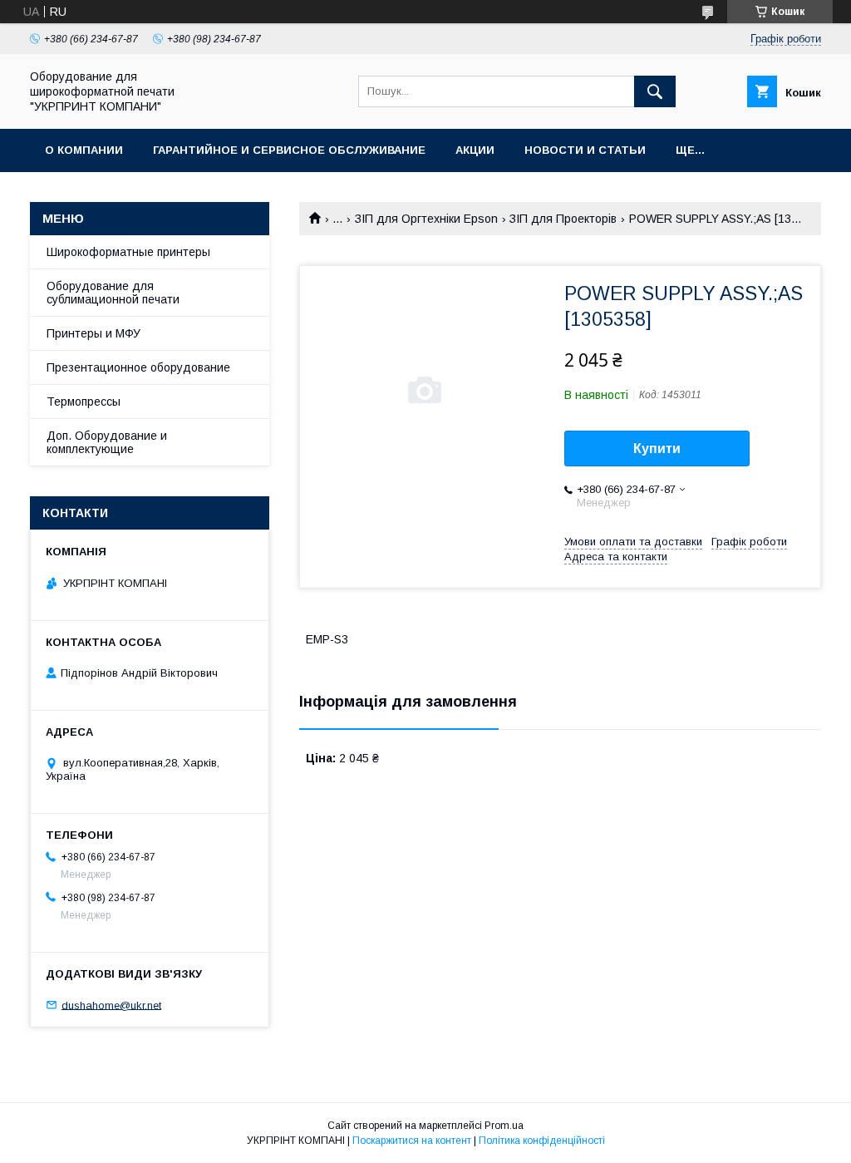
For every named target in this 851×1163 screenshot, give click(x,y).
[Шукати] (655, 91)
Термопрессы (84, 401)
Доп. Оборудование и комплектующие (107, 442)
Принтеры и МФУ (93, 333)
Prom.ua (504, 1125)
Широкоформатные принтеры (128, 252)
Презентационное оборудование (138, 367)
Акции (474, 150)
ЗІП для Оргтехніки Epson (426, 218)
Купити (657, 448)
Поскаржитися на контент (411, 1140)
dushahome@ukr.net (111, 1004)
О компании (84, 150)
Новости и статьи (585, 150)
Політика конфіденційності (542, 1140)
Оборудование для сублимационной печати (113, 292)
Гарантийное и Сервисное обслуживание (289, 150)
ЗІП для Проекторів (563, 218)
